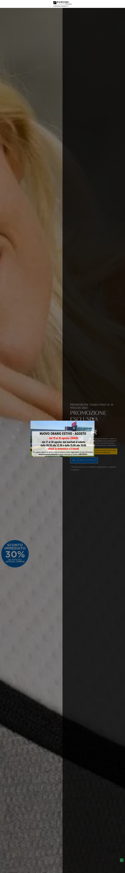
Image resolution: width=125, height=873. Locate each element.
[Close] (93, 418)
